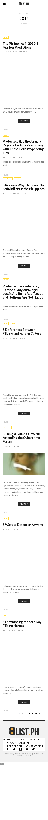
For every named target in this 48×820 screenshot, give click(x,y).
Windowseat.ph (35, 746)
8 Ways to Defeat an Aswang (23, 525)
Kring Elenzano (19, 338)
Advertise (34, 739)
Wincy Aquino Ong (20, 52)
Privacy (11, 742)
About (6, 739)
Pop (5, 37)
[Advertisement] (24, 791)
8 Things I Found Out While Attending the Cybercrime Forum (22, 437)
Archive (24, 742)
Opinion (7, 427)
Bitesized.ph (14, 746)
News (18, 179)
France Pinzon (17, 630)
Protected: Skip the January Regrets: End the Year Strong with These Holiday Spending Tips (23, 147)
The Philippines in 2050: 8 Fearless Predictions (21, 45)
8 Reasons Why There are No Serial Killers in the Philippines (23, 187)
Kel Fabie (15, 446)
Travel (14, 323)
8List (6, 135)
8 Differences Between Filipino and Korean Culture (22, 331)
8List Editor (17, 157)
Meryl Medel (18, 302)
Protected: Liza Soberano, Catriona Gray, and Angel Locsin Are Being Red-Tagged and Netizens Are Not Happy (23, 291)
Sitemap (19, 739)
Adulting (7, 179)
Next (34, 713)
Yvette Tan (17, 529)
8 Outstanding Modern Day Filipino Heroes (22, 623)
